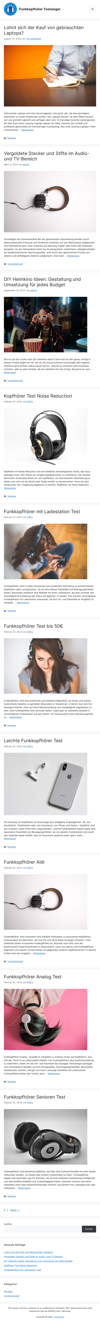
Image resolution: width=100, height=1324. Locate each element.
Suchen (8, 1224)
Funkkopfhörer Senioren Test (34, 1097)
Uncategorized (15, 264)
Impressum (59, 1317)
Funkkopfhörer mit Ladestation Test (42, 511)
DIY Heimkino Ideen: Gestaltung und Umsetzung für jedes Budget (42, 281)
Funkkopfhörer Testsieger (40, 9)
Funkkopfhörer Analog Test (33, 976)
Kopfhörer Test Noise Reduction (38, 396)
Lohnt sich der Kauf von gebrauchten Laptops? (28, 1252)
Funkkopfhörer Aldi (24, 862)
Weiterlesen (27, 130)
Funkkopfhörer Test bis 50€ (33, 626)
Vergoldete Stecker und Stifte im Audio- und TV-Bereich (33, 1256)
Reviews (11, 138)
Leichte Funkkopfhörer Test (33, 740)
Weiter (15, 1210)
